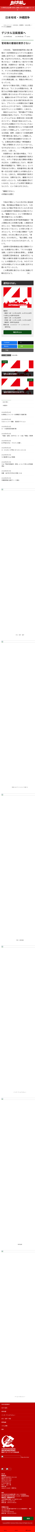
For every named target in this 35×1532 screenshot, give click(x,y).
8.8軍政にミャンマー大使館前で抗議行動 (13, 414)
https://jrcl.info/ (25, 1457)
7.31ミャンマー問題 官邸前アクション (13, 421)
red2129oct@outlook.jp (7, 1511)
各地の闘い (15, 355)
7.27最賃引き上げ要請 (8, 457)
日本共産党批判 (5, 1404)
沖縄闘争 (5, 405)
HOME (16, 1530)
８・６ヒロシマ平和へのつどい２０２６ (13, 450)
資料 (2, 1429)
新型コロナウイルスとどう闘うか (20, 787)
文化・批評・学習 (6, 1418)
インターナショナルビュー (20, 1092)
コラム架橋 (4, 1426)
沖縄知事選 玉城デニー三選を (10, 480)
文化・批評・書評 (20, 634)
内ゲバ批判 (4, 1408)
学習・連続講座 (20, 940)
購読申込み (17, 332)
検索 (28, 1518)
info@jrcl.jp (8, 1483)
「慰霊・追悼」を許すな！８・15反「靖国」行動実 (17, 436)
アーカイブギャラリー (20, 1396)
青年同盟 (3, 1411)
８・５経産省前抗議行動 (8, 428)
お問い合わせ (28, 1530)
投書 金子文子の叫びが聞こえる (11, 473)
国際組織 (20, 1244)
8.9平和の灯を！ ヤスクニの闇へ (11, 443)
